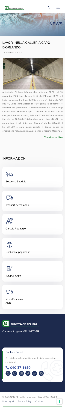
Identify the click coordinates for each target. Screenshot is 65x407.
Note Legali (8, 401)
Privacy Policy (24, 401)
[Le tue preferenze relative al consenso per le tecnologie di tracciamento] (59, 401)
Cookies (39, 401)
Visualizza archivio (53, 137)
